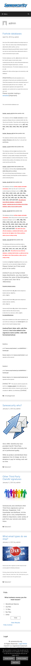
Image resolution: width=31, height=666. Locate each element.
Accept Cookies (9, 658)
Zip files (8, 607)
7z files (8, 609)
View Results (15, 622)
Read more (15, 662)
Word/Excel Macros (12, 604)
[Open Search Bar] (28, 14)
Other (7, 614)
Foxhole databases (12, 33)
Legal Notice (22, 644)
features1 (8, 467)
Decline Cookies (22, 658)
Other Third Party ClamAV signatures (12, 477)
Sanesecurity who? (12, 405)
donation (6, 95)
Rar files (8, 612)
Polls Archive (7, 625)
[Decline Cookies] (29, 657)
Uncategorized (10, 396)
